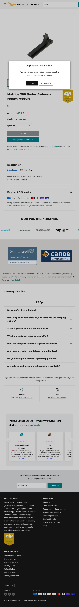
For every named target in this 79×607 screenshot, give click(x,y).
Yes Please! (32, 83)
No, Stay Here (46, 83)
